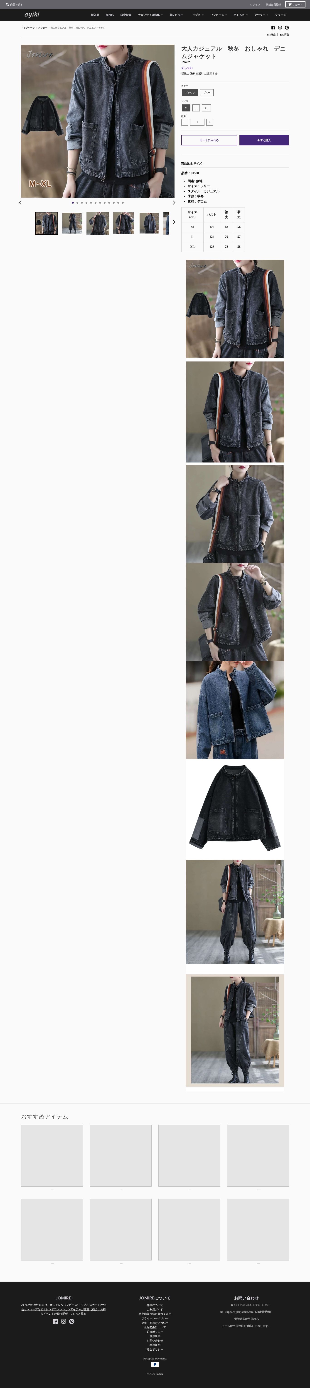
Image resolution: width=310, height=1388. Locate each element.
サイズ (184, 101)
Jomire (185, 62)
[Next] (174, 203)
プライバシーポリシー (155, 1318)
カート (297, 4)
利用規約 (155, 1336)
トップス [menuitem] (195, 15)
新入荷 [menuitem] (95, 15)
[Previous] (21, 203)
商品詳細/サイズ (191, 163)
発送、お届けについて (155, 1323)
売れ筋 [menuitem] (110, 15)
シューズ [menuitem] (280, 15)
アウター (42, 28)
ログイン (255, 4)
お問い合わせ (155, 1340)
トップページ (28, 28)
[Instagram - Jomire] (280, 28)
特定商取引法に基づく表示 (155, 1314)
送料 (193, 73)
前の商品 (271, 34)
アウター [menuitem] (259, 15)
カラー (184, 85)
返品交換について (155, 1327)
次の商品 (284, 34)
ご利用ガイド (155, 1309)
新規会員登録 (273, 4)
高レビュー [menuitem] (176, 15)
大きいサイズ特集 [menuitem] (149, 15)
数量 (183, 116)
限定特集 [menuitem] (126, 15)
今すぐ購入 (264, 140)
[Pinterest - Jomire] (287, 28)
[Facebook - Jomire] (273, 28)
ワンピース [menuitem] (217, 15)
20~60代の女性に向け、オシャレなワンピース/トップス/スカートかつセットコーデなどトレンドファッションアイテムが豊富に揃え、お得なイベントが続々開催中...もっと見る (63, 1309)
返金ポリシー (155, 1331)
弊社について (155, 1305)
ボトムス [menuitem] (239, 15)
